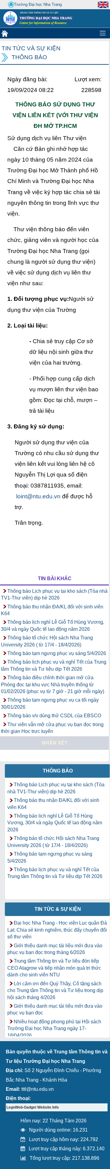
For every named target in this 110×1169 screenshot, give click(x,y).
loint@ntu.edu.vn (38, 496)
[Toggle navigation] (102, 33)
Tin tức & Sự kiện (58, 909)
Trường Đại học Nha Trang (38, 4)
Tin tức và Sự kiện (31, 48)
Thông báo (29, 57)
